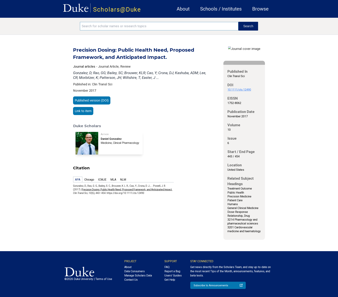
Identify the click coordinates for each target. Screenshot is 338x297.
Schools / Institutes (221, 9)
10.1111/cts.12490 (239, 89)
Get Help (169, 279)
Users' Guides (173, 275)
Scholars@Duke (117, 9)
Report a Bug (172, 271)
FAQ (167, 267)
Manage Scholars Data (138, 275)
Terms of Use (103, 279)
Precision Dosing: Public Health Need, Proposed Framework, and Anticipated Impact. (127, 189)
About (183, 9)
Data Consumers (134, 271)
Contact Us (131, 279)
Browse (260, 9)
